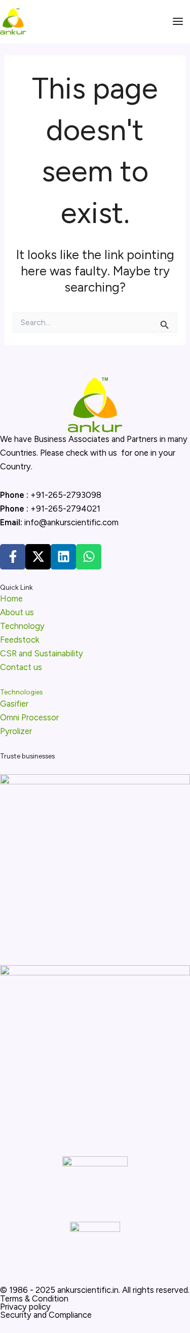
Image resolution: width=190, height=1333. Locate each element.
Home (11, 598)
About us (17, 612)
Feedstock (20, 639)
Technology (22, 626)
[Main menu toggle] (177, 21)
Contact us (21, 667)
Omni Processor (29, 717)
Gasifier (14, 704)
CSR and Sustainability (41, 653)
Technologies (21, 692)
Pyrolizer (16, 731)
